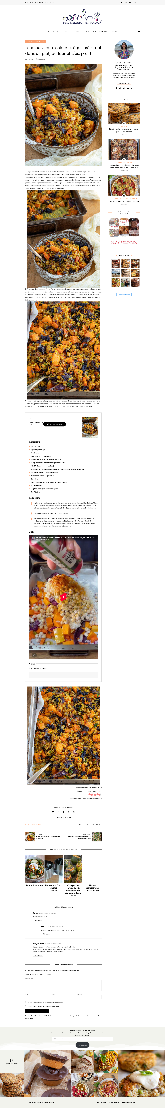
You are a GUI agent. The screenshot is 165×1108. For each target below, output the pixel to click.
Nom (27, 994)
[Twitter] (63, 812)
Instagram (126, 2)
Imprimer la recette (55, 424)
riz (70, 817)
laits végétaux (89, 32)
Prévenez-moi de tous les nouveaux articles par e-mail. (43, 1006)
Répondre (38, 920)
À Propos (29, 2)
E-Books (113, 32)
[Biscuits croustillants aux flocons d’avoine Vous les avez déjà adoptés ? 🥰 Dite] (135, 282)
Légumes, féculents (34, 41)
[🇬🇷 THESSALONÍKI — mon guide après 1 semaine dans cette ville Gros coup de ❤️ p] (125, 282)
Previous (25, 869)
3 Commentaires (40, 59)
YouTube (134, 2)
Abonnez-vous (82, 1045)
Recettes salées (55, 32)
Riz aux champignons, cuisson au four (92, 888)
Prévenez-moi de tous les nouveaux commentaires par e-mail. (45, 1002)
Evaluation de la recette (32, 974)
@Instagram (12, 1063)
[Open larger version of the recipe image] (90, 427)
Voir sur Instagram (124, 294)
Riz (43, 41)
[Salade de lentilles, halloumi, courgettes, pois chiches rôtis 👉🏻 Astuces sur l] (115, 282)
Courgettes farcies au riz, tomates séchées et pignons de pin (73, 889)
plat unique (60, 817)
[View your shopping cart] (139, 32)
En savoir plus (124, 83)
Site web (79, 994)
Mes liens (39, 2)
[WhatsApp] (74, 812)
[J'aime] (53, 812)
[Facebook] (58, 812)
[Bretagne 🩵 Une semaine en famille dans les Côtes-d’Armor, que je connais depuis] (115, 272)
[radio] (89, 795)
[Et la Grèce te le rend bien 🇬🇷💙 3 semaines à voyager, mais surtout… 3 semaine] (135, 272)
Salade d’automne (34, 885)
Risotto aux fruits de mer (53, 886)
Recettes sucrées (72, 32)
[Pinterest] (69, 812)
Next (102, 869)
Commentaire (29, 978)
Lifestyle (103, 32)
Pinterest (130, 2)
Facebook (121, 2)
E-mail (53, 994)
